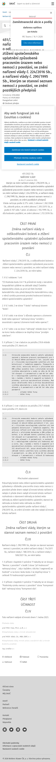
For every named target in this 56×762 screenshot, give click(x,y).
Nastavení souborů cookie (13, 749)
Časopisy (6, 690)
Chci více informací (32, 43)
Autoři (5, 701)
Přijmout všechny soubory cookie (28, 158)
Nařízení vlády (8, 16)
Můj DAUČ (7, 693)
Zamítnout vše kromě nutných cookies (28, 150)
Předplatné (7, 719)
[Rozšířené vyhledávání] (5, 26)
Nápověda (7, 722)
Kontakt (6, 715)
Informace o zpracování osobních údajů (19, 746)
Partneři (6, 704)
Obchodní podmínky (11, 743)
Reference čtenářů (10, 708)
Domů (5, 12)
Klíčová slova (8, 686)
